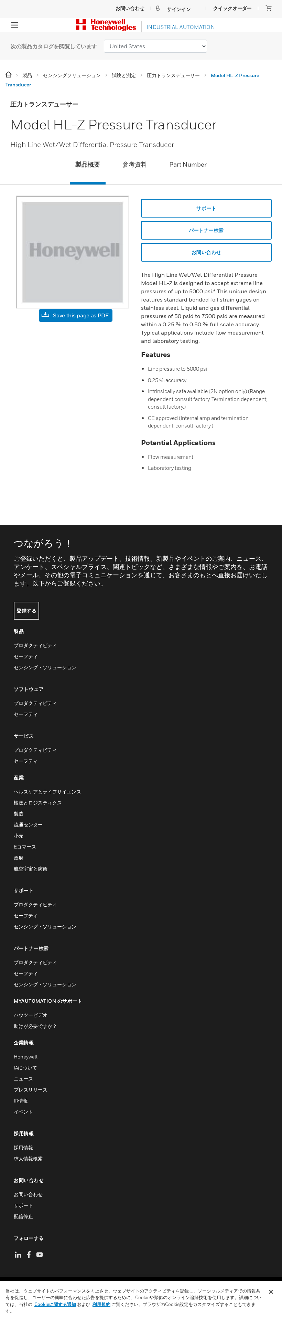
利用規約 (101, 1304)
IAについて (25, 1068)
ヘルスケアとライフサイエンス (47, 791)
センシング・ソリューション (45, 667)
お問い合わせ (206, 252)
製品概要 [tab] (87, 164)
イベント (23, 1112)
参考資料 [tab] (134, 164)
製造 (18, 813)
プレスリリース (30, 1090)
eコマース (25, 847)
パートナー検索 (206, 230)
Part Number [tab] (188, 164)
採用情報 (23, 1147)
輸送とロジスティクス (38, 802)
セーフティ (26, 656)
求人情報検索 (28, 1158)
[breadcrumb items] (9, 74)
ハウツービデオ (30, 1015)
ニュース (23, 1079)
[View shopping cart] (268, 8)
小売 (18, 836)
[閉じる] (271, 1291)
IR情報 (21, 1101)
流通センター (28, 824)
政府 (18, 858)
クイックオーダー (232, 8)
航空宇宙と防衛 (30, 869)
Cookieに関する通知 (55, 1304)
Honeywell (25, 1056)
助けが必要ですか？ (35, 1026)
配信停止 (23, 1216)
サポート (206, 208)
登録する (26, 610)
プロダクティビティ (35, 645)
